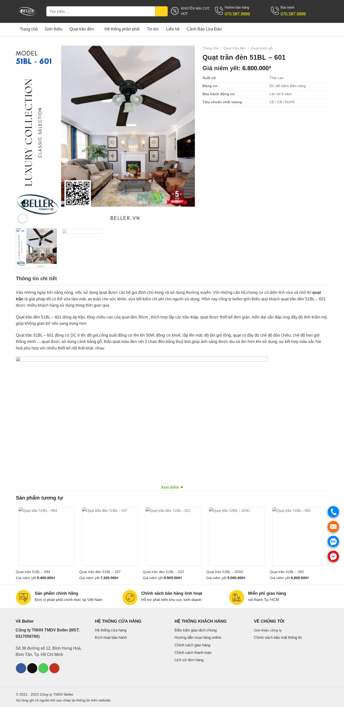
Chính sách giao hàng (192, 645)
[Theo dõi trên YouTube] (54, 668)
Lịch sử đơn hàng (189, 660)
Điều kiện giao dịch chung (196, 630)
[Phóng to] (22, 218)
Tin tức (153, 29)
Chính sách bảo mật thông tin (278, 637)
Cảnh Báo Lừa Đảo (204, 29)
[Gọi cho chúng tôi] (43, 668)
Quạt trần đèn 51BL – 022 (163, 572)
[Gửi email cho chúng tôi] (32, 668)
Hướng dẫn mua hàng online (198, 637)
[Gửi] (161, 11)
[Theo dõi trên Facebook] (21, 668)
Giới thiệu (53, 29)
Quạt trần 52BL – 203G (224, 572)
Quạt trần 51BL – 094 (33, 572)
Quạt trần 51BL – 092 (287, 572)
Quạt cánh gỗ (261, 48)
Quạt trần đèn (82, 29)
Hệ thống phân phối (122, 29)
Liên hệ (173, 29)
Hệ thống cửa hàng (110, 630)
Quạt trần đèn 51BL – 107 (100, 572)
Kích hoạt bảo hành (111, 637)
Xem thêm (170, 487)
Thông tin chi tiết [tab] (36, 278)
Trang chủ (29, 29)
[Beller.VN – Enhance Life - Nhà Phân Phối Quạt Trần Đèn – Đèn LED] (28, 11)
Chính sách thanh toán (193, 652)
